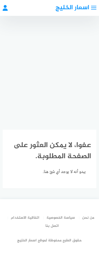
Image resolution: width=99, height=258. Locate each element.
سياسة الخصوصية (60, 218)
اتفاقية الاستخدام (25, 218)
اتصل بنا (52, 226)
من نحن (88, 218)
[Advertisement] (49, 68)
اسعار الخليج (72, 8)
